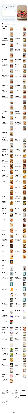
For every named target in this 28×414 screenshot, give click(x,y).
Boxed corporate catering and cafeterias (3, 398)
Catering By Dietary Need (17, 396)
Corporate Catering (3, 392)
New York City (7, 392)
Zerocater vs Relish (16, 407)
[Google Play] (24, 395)
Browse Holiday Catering (17, 397)
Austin (6, 393)
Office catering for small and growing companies (3, 402)
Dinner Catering (16, 393)
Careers (10, 392)
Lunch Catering (16, 391)
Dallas (6, 399)
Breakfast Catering (16, 392)
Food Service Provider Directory (23, 407)
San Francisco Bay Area (8, 391)
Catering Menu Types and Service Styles (17, 395)
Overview (11, 391)
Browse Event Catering (16, 398)
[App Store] (21, 395)
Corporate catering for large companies (3, 401)
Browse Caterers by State (8, 405)
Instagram (5, 411)
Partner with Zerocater (12, 393)
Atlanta (6, 400)
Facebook (3, 411)
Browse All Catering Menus (7, 404)
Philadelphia (7, 401)
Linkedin (7, 411)
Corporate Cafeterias (3, 393)
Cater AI (2, 391)
